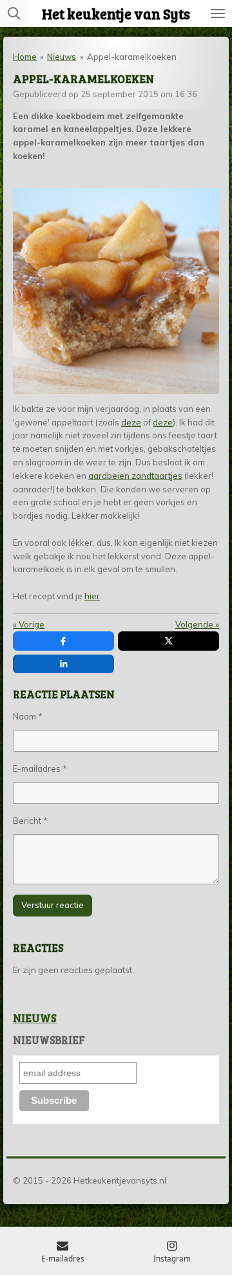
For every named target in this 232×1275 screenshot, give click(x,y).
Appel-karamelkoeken (132, 56)
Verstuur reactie (52, 905)
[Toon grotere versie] (116, 291)
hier (92, 596)
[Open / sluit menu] (218, 13)
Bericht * (30, 820)
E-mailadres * (40, 768)
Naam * (28, 716)
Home (25, 56)
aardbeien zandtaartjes (135, 475)
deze (131, 422)
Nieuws (61, 56)
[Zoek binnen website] (14, 13)
